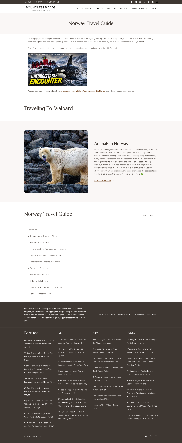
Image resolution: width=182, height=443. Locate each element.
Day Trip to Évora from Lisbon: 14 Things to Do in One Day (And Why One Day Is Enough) (39, 404)
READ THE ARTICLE (102, 180)
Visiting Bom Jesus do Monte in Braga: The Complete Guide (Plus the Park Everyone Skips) (38, 369)
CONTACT (38, 2)
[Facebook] (131, 2)
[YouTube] (140, 2)
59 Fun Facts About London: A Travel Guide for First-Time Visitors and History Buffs (73, 415)
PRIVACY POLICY (124, 315)
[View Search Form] (156, 2)
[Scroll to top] (176, 415)
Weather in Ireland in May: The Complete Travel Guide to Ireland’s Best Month (141, 393)
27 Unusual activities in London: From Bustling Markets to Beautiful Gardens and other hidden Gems (72, 402)
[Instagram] (135, 2)
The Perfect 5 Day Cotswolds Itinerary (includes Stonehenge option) (71, 352)
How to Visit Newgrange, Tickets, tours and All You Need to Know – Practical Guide (141, 361)
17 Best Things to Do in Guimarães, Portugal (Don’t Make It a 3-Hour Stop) (38, 356)
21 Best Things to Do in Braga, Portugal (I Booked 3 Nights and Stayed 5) (37, 391)
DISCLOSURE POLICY (106, 315)
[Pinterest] (152, 2)
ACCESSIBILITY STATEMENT (145, 315)
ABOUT (28, 2)
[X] (151, 436)
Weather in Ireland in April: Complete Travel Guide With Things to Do (142, 406)
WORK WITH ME (52, 2)
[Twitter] (144, 2)
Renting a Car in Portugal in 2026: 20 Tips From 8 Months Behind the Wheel (39, 343)
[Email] (148, 2)
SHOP (153, 8)
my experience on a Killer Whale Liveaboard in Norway (83, 91)
